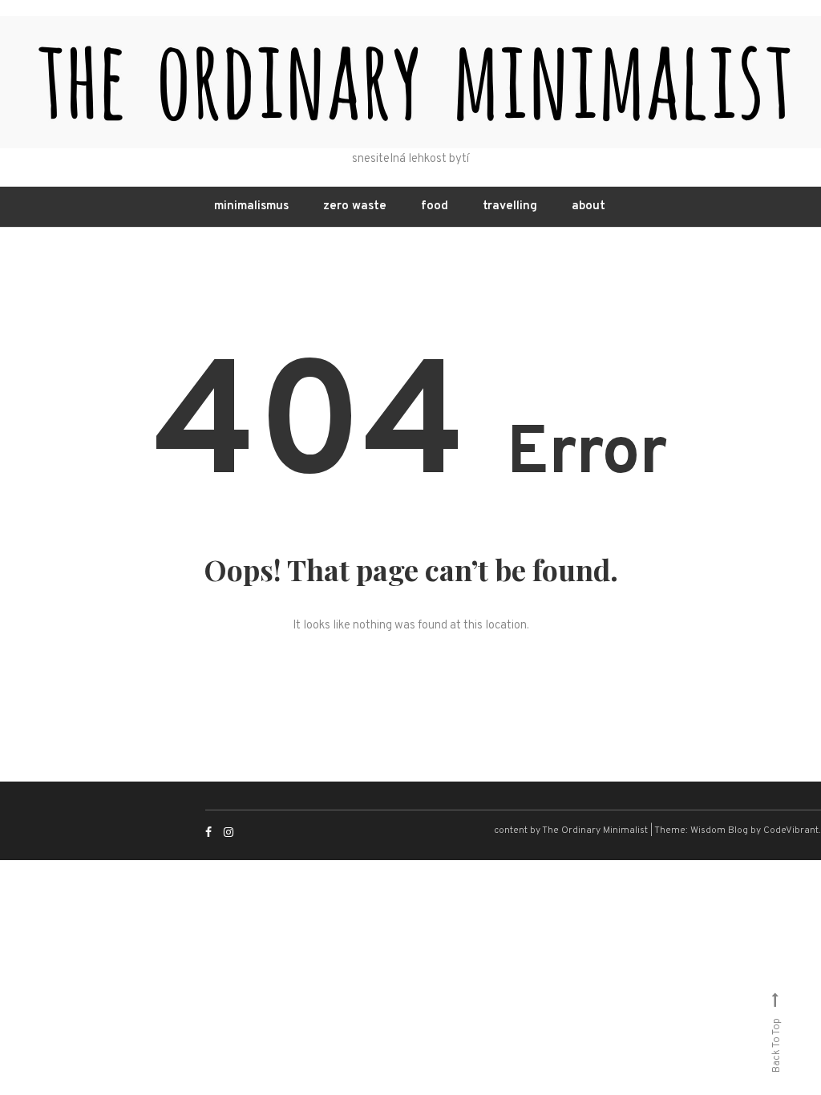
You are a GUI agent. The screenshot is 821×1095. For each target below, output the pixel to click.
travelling (510, 206)
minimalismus (251, 206)
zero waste (354, 206)
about (588, 206)
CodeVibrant (791, 830)
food (434, 206)
